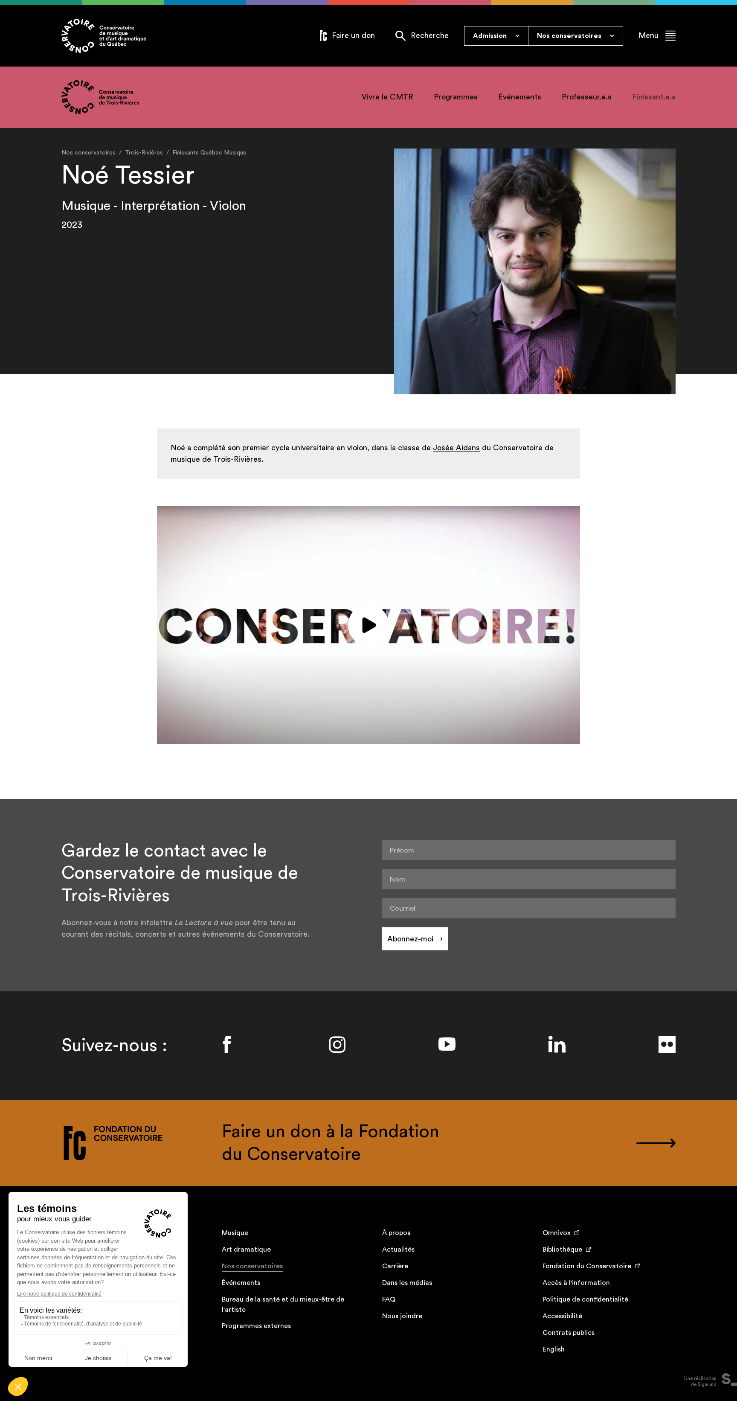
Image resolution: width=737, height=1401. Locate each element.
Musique (235, 1232)
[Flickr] (667, 1044)
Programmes (456, 97)
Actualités (398, 1249)
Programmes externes (256, 1325)
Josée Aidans (456, 447)
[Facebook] (226, 1044)
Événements (519, 97)
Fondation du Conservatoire (587, 1266)
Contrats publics (569, 1332)
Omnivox (557, 1232)
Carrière (395, 1266)
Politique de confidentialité (585, 1299)
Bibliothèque (562, 1249)
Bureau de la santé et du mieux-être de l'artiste (283, 1304)
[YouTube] (447, 1044)
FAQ (388, 1299)
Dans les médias (407, 1282)
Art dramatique (246, 1249)
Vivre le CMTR (387, 97)
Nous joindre (402, 1316)
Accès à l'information (576, 1282)
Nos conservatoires (252, 1266)
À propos (396, 1232)
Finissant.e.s (654, 97)
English (554, 1349)
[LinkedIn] (557, 1044)
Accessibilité (562, 1316)
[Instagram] (336, 1044)
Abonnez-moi (410, 939)
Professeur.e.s (587, 97)
